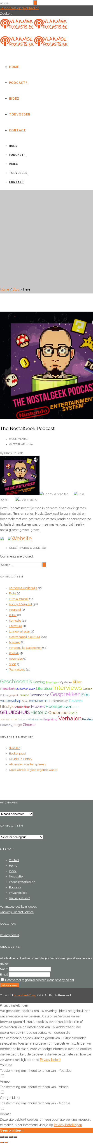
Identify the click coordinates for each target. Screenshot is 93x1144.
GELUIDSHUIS (15, 712)
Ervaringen (52, 682)
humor (24, 695)
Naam (4, 969)
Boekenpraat (17, 753)
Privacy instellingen (68, 1125)
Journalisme (8, 719)
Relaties (87, 719)
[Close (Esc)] (2, 1137)
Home (14, 67)
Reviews (75, 701)
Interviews (67, 687)
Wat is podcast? (19, 898)
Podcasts (15, 887)
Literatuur (15, 626)
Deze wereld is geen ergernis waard (33, 769)
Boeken (87, 688)
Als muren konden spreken (27, 764)
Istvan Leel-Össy (25, 995)
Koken (4, 695)
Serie (25, 701)
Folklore (22, 719)
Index (14, 98)
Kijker (12, 615)
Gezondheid (39, 695)
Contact (17, 130)
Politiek (14, 653)
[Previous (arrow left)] (2, 1142)
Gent (67, 707)
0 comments (18, 438)
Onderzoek (59, 712)
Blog (16, 289)
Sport (12, 664)
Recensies (16, 658)
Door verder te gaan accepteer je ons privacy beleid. (39, 980)
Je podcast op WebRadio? (19, 8)
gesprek (14, 695)
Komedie (15, 620)
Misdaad (14, 642)
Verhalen (69, 718)
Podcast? (18, 82)
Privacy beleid (9, 935)
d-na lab (14, 748)
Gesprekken (65, 694)
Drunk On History (20, 759)
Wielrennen (35, 719)
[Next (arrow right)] (6, 1142)
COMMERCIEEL (38, 701)
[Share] (6, 1137)
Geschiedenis (16, 681)
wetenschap (10, 700)
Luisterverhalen (19, 631)
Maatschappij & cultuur (24, 637)
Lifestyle (7, 706)
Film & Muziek (18, 599)
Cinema (29, 725)
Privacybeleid (18, 892)
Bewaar (5, 1114)
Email (4, 974)
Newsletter (16, 876)
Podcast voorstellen (22, 882)
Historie (39, 712)
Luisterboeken (59, 701)
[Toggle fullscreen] (11, 1137)
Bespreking (50, 719)
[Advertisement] (46, 236)
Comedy (6, 725)
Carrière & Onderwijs (23, 588)
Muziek (38, 706)
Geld (73, 713)
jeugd (17, 725)
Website (21, 538)
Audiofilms (22, 707)
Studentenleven (25, 688)
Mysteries (66, 682)
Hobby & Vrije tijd (33, 547)
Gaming (39, 682)
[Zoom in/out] (15, 1137)
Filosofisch (7, 688)
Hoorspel (15, 609)
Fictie (12, 593)
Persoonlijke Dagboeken (25, 647)
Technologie (17, 669)
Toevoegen (19, 114)
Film (85, 694)
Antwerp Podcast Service (17, 912)
